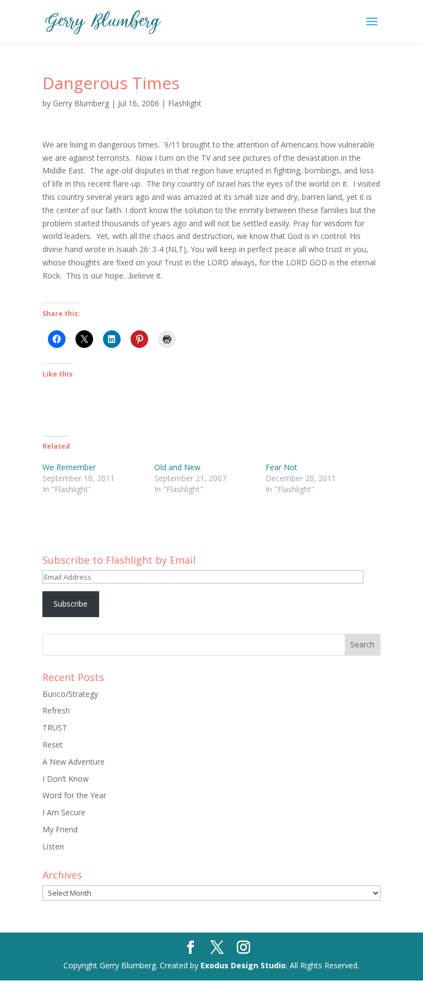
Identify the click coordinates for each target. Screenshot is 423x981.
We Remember (69, 467)
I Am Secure (63, 812)
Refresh (56, 710)
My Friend (60, 829)
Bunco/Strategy (70, 694)
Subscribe (70, 603)
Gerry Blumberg (81, 103)
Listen (53, 846)
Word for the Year (74, 795)
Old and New (177, 467)
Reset (52, 744)
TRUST (54, 727)
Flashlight (185, 103)
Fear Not (281, 467)
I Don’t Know (65, 778)
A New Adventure (73, 761)
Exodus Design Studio (243, 965)
